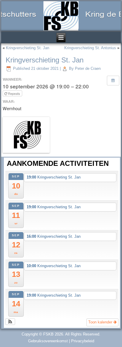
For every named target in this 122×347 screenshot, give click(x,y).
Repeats (14, 93)
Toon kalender (100, 322)
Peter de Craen (88, 68)
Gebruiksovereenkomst (48, 341)
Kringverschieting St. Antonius (90, 48)
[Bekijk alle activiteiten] (113, 80)
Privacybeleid (82, 341)
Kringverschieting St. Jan (27, 48)
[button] (10, 322)
